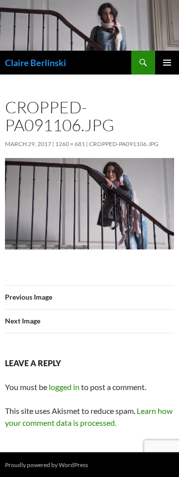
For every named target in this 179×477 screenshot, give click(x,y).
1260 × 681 (70, 144)
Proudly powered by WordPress (46, 465)
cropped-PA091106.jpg (124, 144)
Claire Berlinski (35, 62)
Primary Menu (167, 63)
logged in (64, 387)
